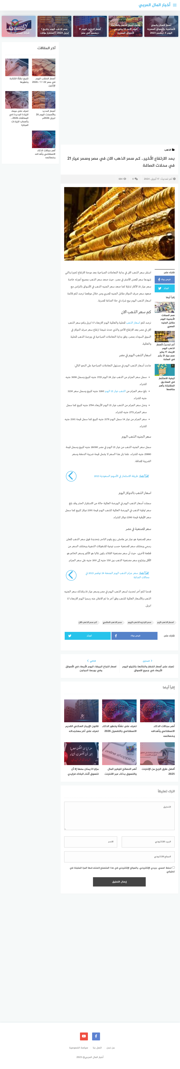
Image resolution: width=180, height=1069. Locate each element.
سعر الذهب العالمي (112, 622)
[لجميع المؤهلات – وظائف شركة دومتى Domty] (19, 26)
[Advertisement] (119, 68)
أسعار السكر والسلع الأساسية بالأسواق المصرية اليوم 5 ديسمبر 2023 (161, 29)
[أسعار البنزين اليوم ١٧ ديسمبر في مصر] (90, 26)
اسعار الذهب (133, 323)
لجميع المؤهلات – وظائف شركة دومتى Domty (19, 31)
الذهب (167, 150)
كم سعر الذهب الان (88, 622)
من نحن (111, 1048)
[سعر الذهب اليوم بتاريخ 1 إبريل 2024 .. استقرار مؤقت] (54, 26)
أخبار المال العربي (154, 5)
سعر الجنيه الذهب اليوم (139, 622)
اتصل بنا (97, 1048)
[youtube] (84, 1036)
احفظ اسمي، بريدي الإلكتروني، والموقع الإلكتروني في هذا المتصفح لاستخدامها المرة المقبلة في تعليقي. (122, 870)
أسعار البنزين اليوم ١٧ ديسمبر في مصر (90, 31)
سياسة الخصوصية (78, 1048)
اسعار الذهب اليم (165, 622)
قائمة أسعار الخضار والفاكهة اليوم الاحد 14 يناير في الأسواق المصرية (125, 29)
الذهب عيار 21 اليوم (115, 391)
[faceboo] (96, 1036)
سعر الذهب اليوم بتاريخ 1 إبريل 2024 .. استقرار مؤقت (54, 31)
